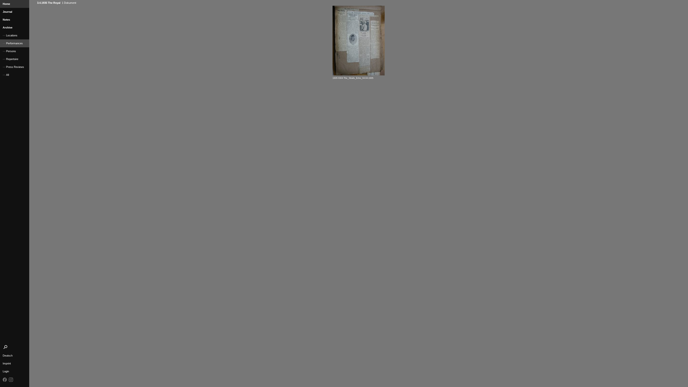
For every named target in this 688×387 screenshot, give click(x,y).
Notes (6, 19)
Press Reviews (15, 67)
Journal (7, 11)
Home (6, 4)
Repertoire (12, 59)
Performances (14, 43)
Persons (11, 51)
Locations (11, 35)
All (7, 74)
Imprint (7, 363)
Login (6, 371)
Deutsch (8, 355)
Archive (7, 27)
